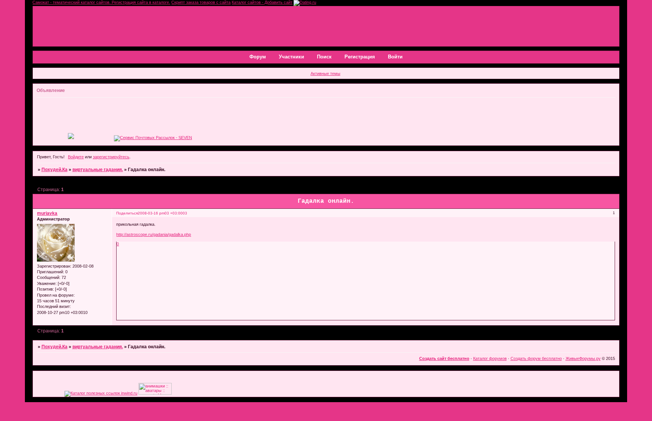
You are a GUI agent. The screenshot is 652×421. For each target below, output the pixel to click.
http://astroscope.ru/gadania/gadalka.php (153, 234)
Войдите (76, 157)
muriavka (47, 213)
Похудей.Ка (55, 169)
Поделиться (127, 213)
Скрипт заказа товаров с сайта (201, 2)
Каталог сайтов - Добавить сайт (262, 2)
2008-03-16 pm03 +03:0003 (162, 213)
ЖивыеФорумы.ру (583, 358)
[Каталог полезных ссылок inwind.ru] (101, 393)
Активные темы (325, 73)
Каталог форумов (490, 358)
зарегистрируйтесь (111, 157)
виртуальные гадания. (97, 169)
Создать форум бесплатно (536, 358)
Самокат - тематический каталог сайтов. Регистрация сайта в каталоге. (101, 2)
